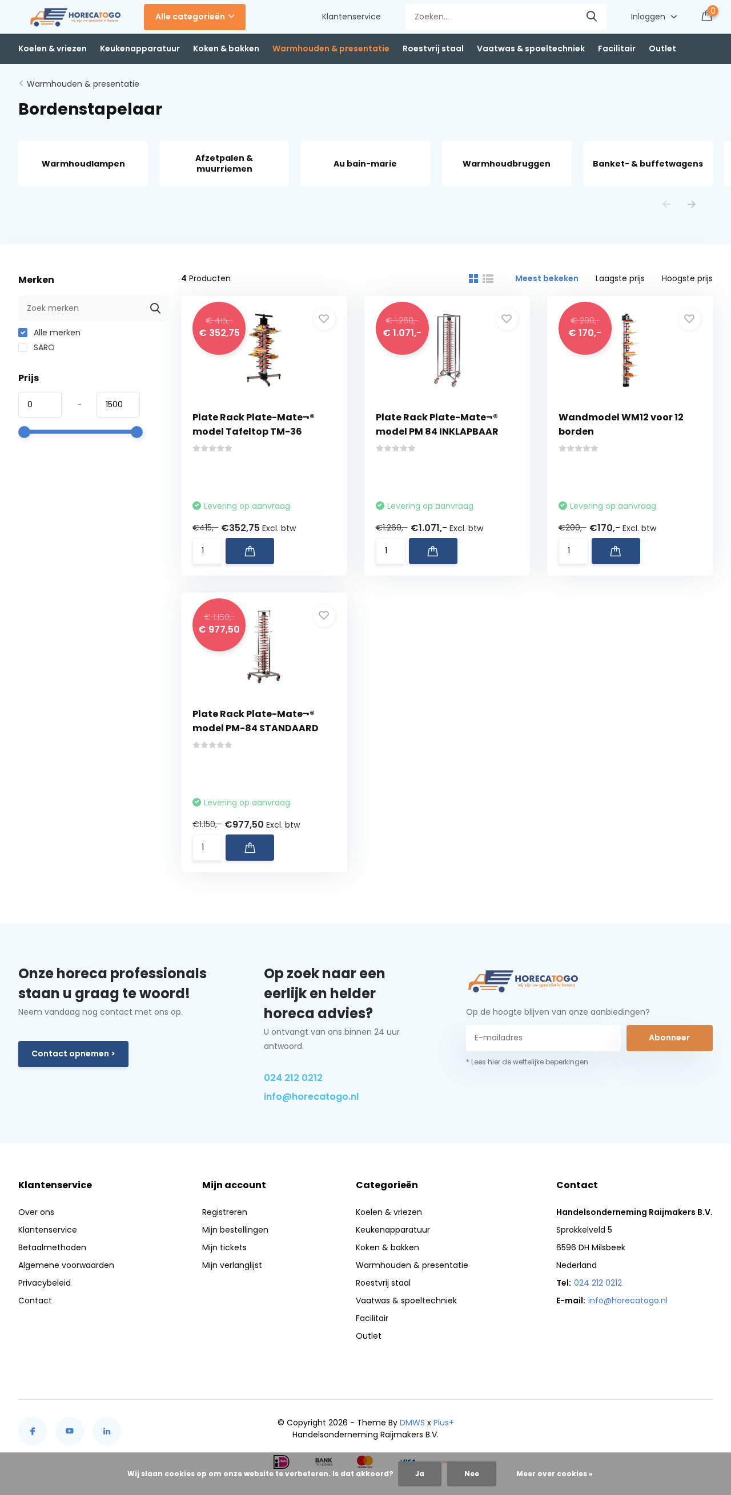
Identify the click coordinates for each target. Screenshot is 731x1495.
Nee (471, 1473)
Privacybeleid (44, 1283)
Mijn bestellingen (235, 1229)
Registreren (224, 1212)
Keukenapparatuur (140, 48)
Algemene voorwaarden (66, 1265)
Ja (419, 1473)
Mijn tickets (224, 1247)
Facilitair (617, 48)
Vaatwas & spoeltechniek (531, 48)
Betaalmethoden (52, 1247)
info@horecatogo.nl (311, 1096)
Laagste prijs (620, 278)
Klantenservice (351, 16)
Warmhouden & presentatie (330, 48)
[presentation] (666, 205)
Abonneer (669, 1037)
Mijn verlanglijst (232, 1265)
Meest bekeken (547, 278)
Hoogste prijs (687, 278)
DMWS (412, 1422)
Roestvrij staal (433, 48)
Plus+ (443, 1422)
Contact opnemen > (73, 1053)
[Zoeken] (592, 17)
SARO (43, 347)
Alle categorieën (190, 16)
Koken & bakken (226, 48)
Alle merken (56, 332)
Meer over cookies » (554, 1473)
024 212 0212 (293, 1077)
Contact (35, 1300)
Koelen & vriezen (52, 48)
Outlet (662, 48)
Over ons (36, 1212)
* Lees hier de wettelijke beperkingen (527, 1062)
